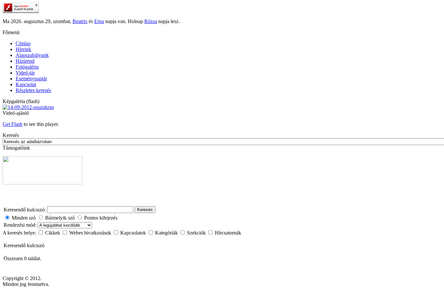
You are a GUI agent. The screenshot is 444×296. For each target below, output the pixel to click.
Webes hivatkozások (90, 232)
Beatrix (79, 21)
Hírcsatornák (228, 232)
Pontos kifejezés (100, 218)
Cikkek (53, 232)
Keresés (145, 209)
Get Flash (12, 124)
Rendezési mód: (21, 225)
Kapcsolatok (133, 232)
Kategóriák (167, 232)
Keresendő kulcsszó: (25, 209)
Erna (99, 21)
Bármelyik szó (60, 218)
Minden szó (24, 218)
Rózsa (150, 21)
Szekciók (197, 232)
